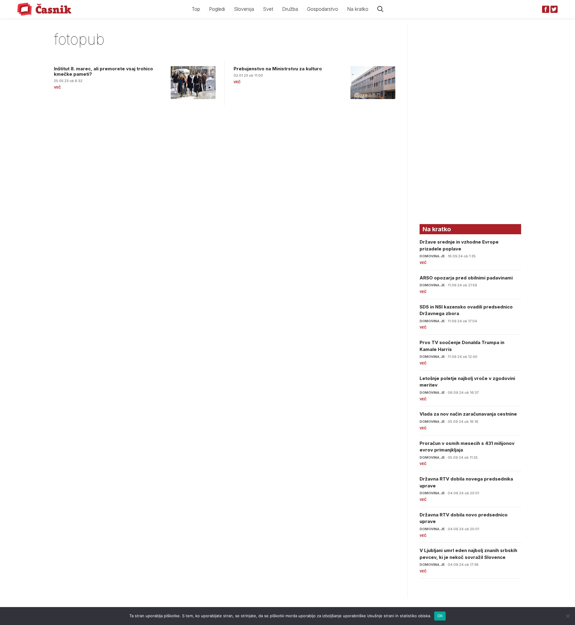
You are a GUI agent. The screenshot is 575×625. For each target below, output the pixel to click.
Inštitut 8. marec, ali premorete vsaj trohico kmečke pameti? (103, 71)
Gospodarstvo (322, 9)
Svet (268, 9)
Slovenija (244, 9)
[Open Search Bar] (380, 9)
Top (196, 9)
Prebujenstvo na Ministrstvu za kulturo (278, 69)
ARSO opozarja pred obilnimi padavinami (466, 278)
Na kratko (357, 9)
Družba (290, 9)
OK (440, 615)
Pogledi (217, 9)
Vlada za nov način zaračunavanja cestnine (468, 414)
